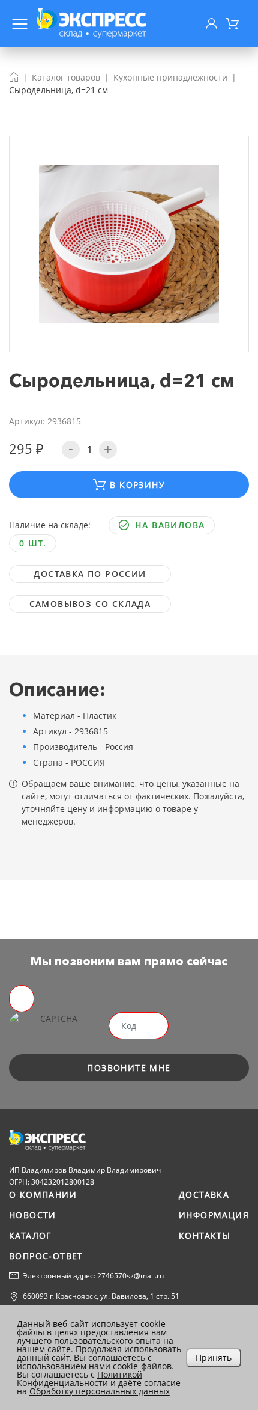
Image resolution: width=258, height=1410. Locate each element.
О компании (43, 1194)
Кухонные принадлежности (170, 77)
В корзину (137, 484)
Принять (214, 1357)
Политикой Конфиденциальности (79, 1378)
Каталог (30, 1235)
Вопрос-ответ (46, 1256)
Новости (32, 1215)
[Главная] (14, 77)
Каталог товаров (66, 77)
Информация (214, 1215)
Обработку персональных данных (99, 1391)
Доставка (204, 1194)
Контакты (204, 1235)
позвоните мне (128, 1067)
